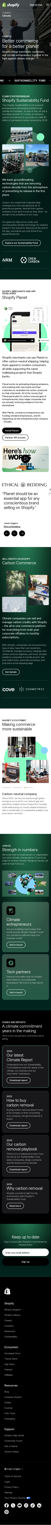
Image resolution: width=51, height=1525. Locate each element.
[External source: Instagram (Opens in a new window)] (26, 1505)
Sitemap (8, 1492)
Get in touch (16, 944)
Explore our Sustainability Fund (21, 243)
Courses (8, 1408)
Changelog (9, 1418)
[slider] (25, 470)
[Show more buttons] (46, 470)
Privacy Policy (11, 1487)
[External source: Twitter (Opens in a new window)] (13, 1505)
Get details (11, 672)
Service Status (11, 1451)
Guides (7, 1402)
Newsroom (9, 1331)
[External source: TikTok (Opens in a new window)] (32, 1505)
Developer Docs (12, 1353)
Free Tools (9, 1413)
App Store (9, 1364)
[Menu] (47, 4)
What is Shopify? (12, 1309)
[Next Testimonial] (22, 533)
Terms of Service (12, 1476)
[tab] (6, 787)
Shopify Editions (12, 1315)
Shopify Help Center (14, 1435)
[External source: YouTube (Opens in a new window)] (19, 1505)
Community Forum (13, 1440)
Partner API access (15, 437)
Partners (8, 1369)
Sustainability (10, 1336)
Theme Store (10, 1358)
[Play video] (25, 459)
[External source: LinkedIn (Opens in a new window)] (39, 1505)
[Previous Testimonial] (7, 533)
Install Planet (12, 430)
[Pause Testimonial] (14, 533)
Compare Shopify (13, 1397)
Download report (18, 1080)
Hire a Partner (11, 1446)
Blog (6, 1391)
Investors (9, 1325)
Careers (8, 1320)
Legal (7, 1481)
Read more (15, 1206)
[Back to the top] (7, 1291)
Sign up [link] (26, 1261)
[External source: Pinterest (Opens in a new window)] (6, 1512)
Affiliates (8, 1375)
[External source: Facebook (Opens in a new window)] (6, 1505)
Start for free (36, 4)
